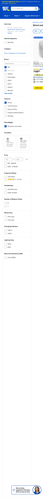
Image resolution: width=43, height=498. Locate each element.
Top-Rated (11, 177)
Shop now (12, 3)
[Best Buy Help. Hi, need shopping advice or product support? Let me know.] (37, 490)
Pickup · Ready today (15, 28)
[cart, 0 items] (39, 8)
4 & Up (19, 179)
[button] (7, 16)
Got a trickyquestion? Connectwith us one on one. (23, 490)
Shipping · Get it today (15, 31)
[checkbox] (37, 31)
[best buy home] (6, 9)
